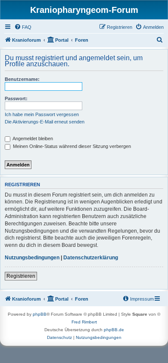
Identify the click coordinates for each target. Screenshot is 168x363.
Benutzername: (22, 79)
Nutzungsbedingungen (32, 258)
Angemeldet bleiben (32, 138)
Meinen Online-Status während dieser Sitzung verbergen (71, 146)
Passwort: (16, 98)
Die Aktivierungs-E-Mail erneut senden (44, 121)
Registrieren (20, 276)
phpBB (40, 314)
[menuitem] (22, 27)
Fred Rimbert (84, 322)
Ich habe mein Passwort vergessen (42, 114)
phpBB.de (114, 329)
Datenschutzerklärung (90, 258)
